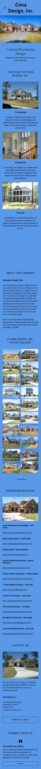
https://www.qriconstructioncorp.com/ (17, 612)
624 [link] (4, 702)
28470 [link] (15, 705)
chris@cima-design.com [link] (12, 710)
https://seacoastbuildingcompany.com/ (18, 634)
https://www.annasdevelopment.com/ (17, 533)
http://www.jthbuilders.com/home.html (18, 579)
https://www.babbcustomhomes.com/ (17, 544)
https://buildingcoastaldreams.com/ (17, 568)
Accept (20, 764)
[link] (21, 8)
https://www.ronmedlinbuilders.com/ (17, 623)
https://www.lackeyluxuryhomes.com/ (17, 601)
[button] (5, 7)
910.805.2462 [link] (8, 707)
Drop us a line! (20, 720)
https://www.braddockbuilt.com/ (15, 555)
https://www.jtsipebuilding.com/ (15, 590)
